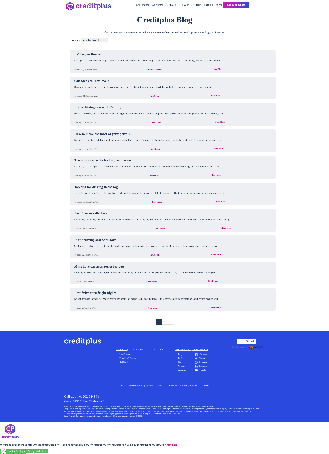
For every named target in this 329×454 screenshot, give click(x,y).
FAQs (180, 358)
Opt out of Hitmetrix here (131, 385)
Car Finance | (143, 4)
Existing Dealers (213, 4)
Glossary (182, 362)
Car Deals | (172, 4)
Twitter (202, 358)
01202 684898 (89, 396)
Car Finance (122, 349)
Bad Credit (123, 362)
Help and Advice (183, 349)
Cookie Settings (16, 451)
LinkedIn (203, 366)
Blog (180, 354)
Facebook (203, 354)
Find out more (169, 444)
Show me (75, 40)
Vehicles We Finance (127, 358)
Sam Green (154, 96)
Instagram (203, 362)
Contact (181, 366)
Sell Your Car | (187, 4)
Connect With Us (200, 349)
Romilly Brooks (155, 69)
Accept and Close (37, 451)
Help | (199, 4)
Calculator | (158, 4)
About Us (182, 370)
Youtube (202, 370)
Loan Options (125, 354)
